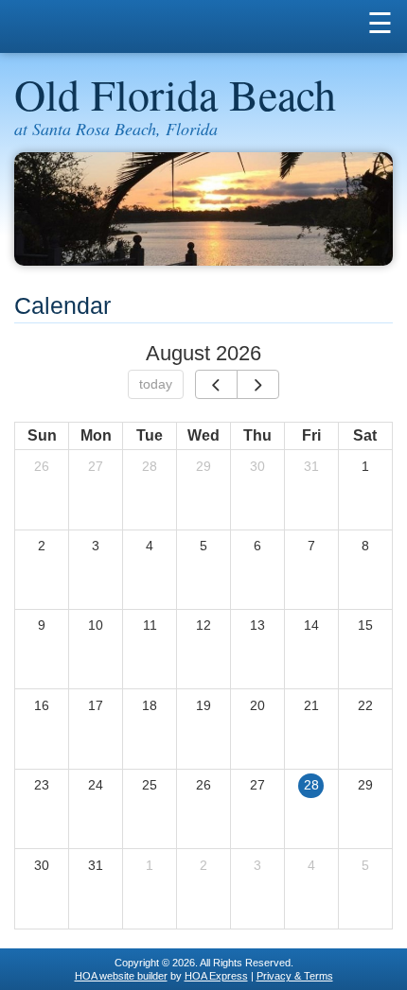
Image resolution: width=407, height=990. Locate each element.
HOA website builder (121, 975)
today (155, 383)
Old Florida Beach (175, 93)
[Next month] (258, 385)
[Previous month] (216, 385)
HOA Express (216, 975)
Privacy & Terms (295, 975)
